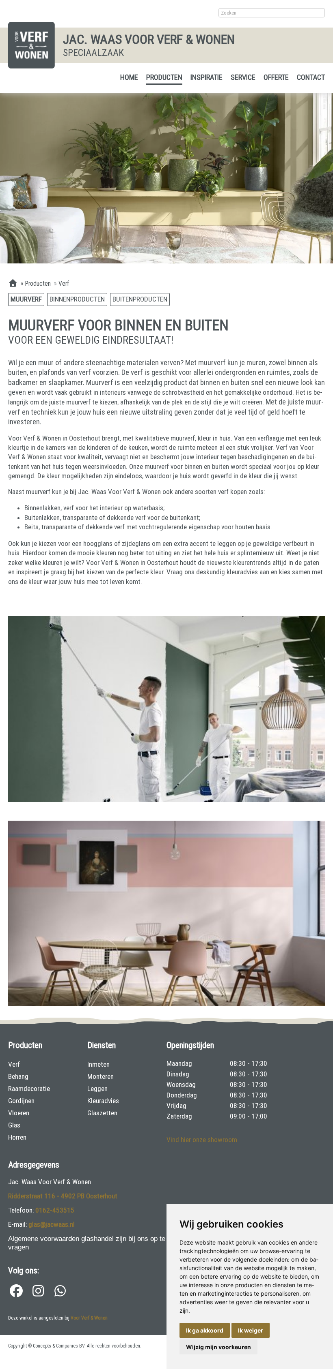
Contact (311, 77)
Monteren (100, 1076)
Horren (17, 1137)
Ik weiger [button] (250, 1330)
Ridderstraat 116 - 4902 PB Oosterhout (62, 1196)
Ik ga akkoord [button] (204, 1330)
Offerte (276, 77)
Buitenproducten (139, 299)
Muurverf (26, 299)
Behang (18, 1076)
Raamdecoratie (29, 1089)
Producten (164, 77)
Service (243, 77)
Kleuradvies (103, 1101)
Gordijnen (21, 1101)
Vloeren (18, 1113)
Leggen (97, 1089)
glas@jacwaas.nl (51, 1224)
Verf (14, 1064)
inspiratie (206, 77)
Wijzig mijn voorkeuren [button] (218, 1346)
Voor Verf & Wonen (89, 1318)
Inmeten (98, 1064)
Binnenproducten (77, 299)
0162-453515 (54, 1210)
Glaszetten (102, 1113)
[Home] (12, 283)
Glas (14, 1125)
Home (129, 77)
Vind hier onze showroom (201, 1140)
